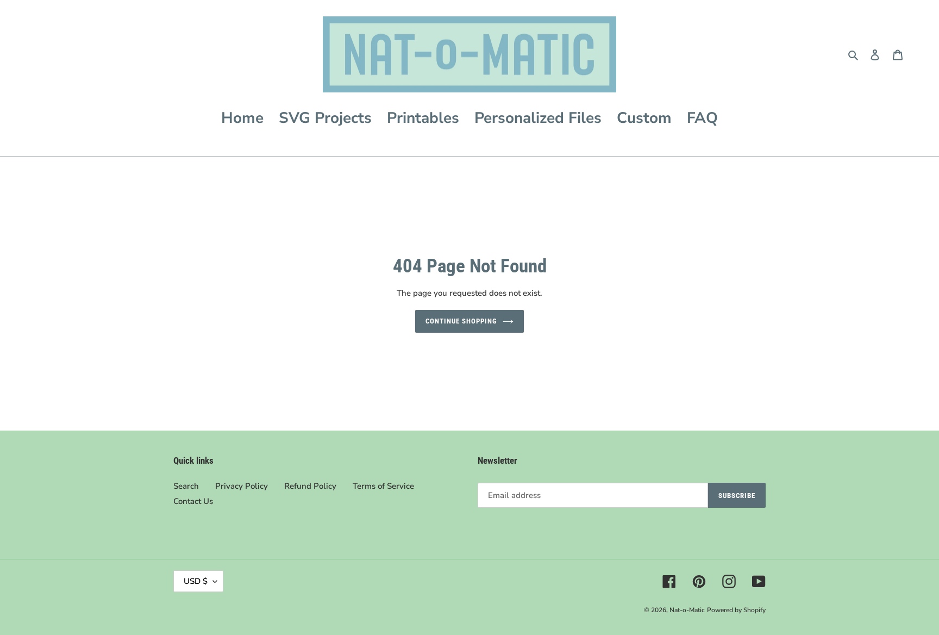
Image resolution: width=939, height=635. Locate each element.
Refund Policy (310, 486)
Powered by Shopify (736, 610)
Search (186, 486)
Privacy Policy (241, 486)
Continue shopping (461, 321)
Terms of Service (383, 486)
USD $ (196, 581)
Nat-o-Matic (687, 610)
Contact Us (193, 501)
